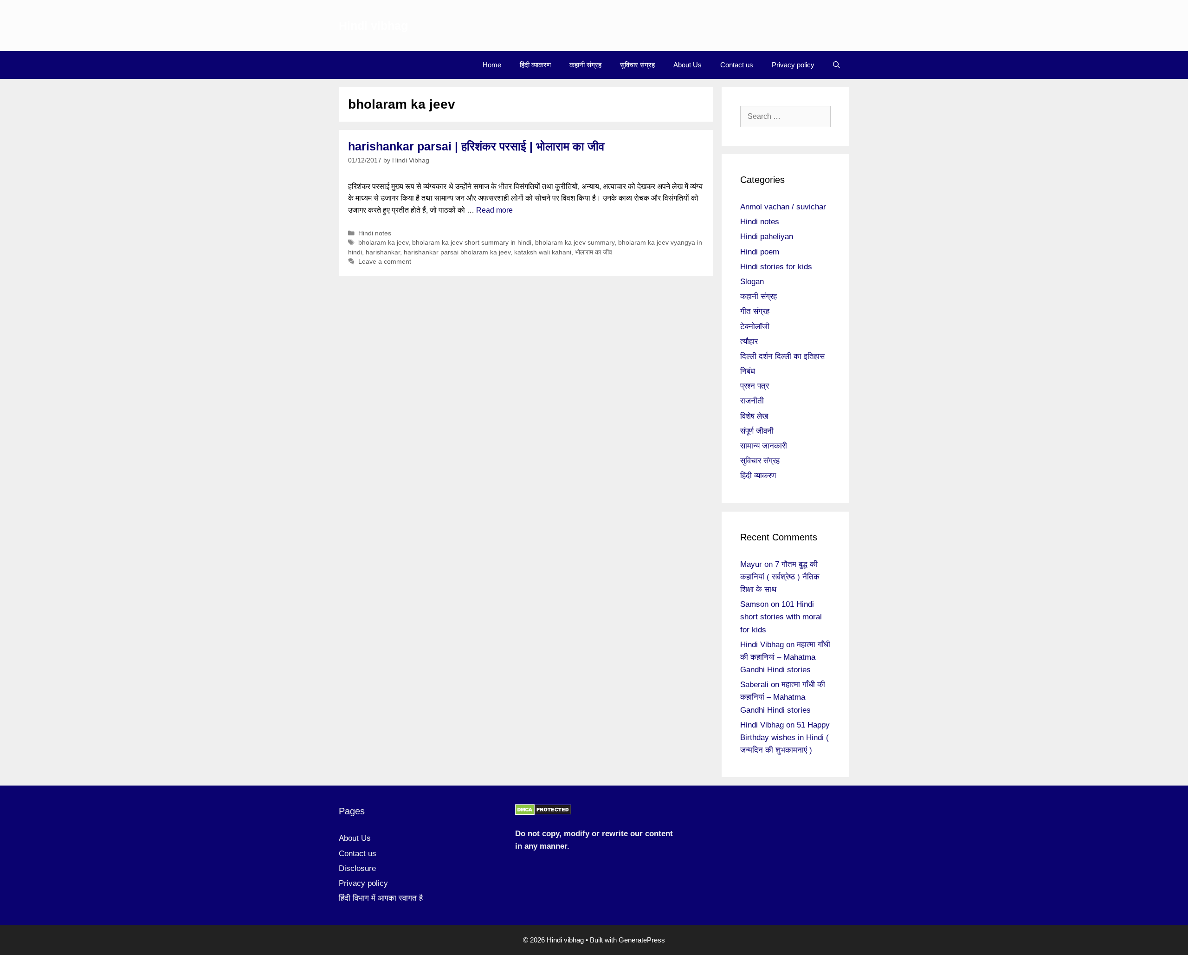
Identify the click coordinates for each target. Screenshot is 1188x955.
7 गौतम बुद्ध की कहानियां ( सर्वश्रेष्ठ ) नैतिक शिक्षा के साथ (780, 577)
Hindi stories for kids (776, 266)
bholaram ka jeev (383, 242)
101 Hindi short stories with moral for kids (781, 617)
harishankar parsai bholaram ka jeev (457, 252)
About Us (687, 65)
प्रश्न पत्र (754, 386)
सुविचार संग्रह (637, 65)
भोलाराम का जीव (593, 252)
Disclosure (357, 868)
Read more (494, 210)
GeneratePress (642, 940)
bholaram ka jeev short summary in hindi (471, 242)
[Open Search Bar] (836, 65)
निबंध (747, 371)
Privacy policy (793, 65)
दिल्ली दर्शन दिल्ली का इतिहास (782, 356)
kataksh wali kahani (542, 252)
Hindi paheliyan (766, 236)
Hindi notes (374, 233)
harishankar (383, 252)
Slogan (752, 281)
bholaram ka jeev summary (574, 242)
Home (492, 65)
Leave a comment (384, 261)
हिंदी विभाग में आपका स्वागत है (381, 898)
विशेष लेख (754, 416)
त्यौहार (749, 341)
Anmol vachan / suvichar (783, 206)
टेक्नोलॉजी (754, 326)
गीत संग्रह (754, 311)
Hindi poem (759, 251)
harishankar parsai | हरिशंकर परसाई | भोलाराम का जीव (476, 146)
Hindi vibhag (373, 25)
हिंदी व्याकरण (535, 65)
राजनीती (752, 400)
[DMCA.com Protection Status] (543, 812)
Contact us (736, 65)
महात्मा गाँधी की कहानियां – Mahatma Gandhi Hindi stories (785, 657)
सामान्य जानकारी (763, 446)
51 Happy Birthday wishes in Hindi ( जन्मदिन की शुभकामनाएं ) (785, 737)
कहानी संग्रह (585, 65)
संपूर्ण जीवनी (757, 431)
